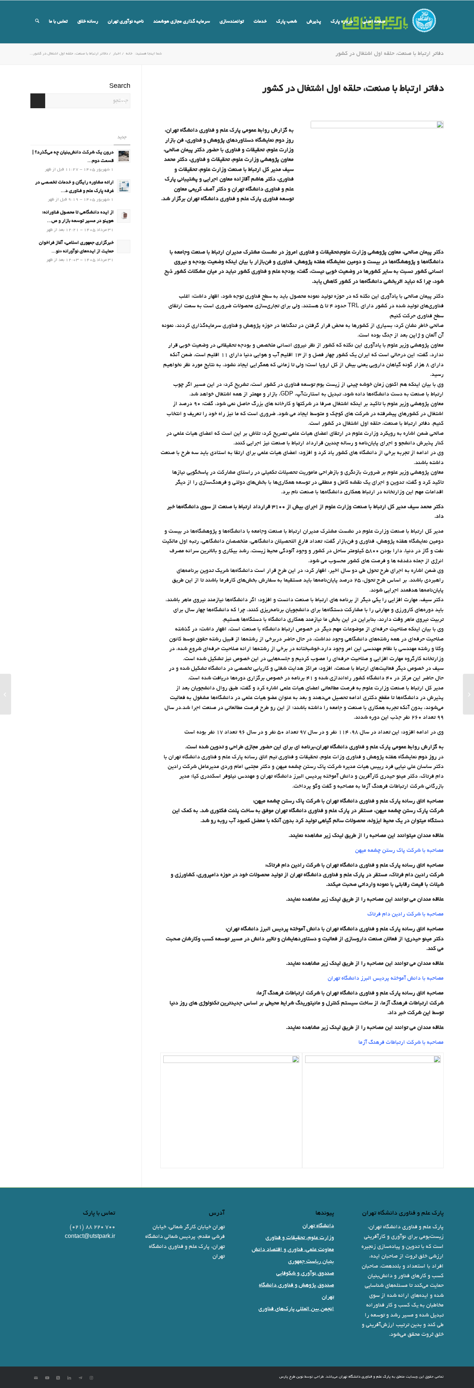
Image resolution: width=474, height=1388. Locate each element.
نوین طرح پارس (291, 1377)
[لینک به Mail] (35, 1378)
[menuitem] (374, 21)
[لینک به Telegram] (80, 1378)
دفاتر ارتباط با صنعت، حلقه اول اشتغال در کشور (390, 54)
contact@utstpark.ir (90, 1237)
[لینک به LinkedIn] (69, 1378)
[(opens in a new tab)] (123, 246)
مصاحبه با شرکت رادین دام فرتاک (405, 914)
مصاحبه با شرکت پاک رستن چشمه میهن (399, 851)
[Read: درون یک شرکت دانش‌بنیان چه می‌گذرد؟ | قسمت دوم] (123, 156)
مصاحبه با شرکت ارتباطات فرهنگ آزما (401, 1043)
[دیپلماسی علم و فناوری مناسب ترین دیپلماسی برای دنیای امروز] (5, 694)
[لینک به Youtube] (47, 1378)
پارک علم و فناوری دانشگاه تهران (365, 1377)
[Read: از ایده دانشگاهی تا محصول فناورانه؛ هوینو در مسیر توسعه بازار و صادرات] (123, 216)
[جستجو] (37, 21)
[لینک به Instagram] (91, 1378)
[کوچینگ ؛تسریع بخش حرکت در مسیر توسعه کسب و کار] (468, 694)
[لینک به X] (58, 1378)
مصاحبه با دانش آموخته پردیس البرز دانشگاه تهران (386, 978)
